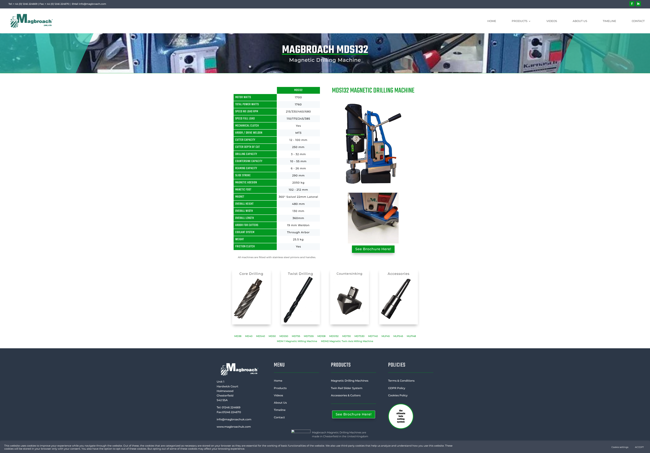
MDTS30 (359, 336)
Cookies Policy (398, 395)
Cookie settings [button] (619, 447)
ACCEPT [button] (639, 447)
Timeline (609, 21)
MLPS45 (398, 336)
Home (491, 21)
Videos (551, 21)
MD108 (321, 336)
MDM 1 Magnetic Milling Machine (297, 341)
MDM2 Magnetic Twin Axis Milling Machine (347, 341)
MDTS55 (309, 336)
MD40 (248, 336)
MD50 (272, 336)
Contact (638, 21)
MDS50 (283, 336)
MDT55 (296, 336)
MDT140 (373, 336)
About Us (580, 21)
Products (519, 21)
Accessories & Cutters (346, 395)
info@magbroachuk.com (234, 419)
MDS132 (334, 336)
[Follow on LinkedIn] (638, 3)
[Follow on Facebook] (631, 3)
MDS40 (260, 336)
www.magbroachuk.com (234, 426)
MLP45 (386, 336)
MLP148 (411, 336)
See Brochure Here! (373, 249)
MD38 (237, 336)
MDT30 (346, 336)
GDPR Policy (396, 388)
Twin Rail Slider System (346, 388)
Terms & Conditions (401, 380)
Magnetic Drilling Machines (349, 380)
